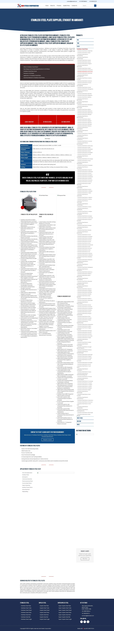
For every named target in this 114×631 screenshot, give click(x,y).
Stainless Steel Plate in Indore (84, 189)
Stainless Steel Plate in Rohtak (85, 334)
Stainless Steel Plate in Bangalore (85, 89)
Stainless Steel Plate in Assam (84, 82)
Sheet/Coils (80, 418)
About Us (52, 5)
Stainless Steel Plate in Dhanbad (85, 149)
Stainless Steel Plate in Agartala (85, 51)
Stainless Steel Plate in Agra (84, 52)
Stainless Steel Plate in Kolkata (85, 238)
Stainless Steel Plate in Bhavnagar (82, 107)
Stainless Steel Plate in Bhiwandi (85, 112)
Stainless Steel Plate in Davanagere (82, 143)
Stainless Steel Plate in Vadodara (85, 400)
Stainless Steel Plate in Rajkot (84, 326)
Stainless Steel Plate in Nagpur (85, 290)
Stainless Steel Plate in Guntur (84, 173)
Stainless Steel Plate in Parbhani (85, 308)
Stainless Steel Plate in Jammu (85, 199)
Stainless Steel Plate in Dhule (84, 151)
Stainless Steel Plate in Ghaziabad (82, 163)
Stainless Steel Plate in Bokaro (84, 126)
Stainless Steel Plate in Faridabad (82, 156)
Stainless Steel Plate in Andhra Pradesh (84, 78)
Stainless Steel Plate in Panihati (85, 306)
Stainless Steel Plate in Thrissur (85, 376)
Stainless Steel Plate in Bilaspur (85, 124)
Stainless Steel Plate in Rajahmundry (82, 322)
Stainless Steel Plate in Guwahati (85, 176)
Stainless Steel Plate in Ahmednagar (82, 58)
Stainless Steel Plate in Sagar (84, 337)
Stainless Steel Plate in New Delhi (85, 300)
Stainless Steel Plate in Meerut (84, 273)
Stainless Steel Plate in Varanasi (85, 402)
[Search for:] (88, 5)
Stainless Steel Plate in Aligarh (85, 63)
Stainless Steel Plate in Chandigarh (82, 128)
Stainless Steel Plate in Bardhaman (82, 91)
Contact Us (74, 5)
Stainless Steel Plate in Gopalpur (85, 165)
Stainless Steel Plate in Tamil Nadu (84, 366)
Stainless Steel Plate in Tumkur (85, 386)
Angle (78, 424)
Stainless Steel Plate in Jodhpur (85, 211)
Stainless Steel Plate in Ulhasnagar (82, 392)
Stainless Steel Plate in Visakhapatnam (82, 410)
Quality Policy (66, 5)
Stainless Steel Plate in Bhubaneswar (82, 117)
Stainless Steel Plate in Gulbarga (85, 171)
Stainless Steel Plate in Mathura (85, 272)
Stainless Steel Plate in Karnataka (82, 228)
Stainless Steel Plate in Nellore (84, 298)
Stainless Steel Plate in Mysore (84, 289)
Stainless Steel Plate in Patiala (85, 310)
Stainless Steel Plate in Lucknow (85, 253)
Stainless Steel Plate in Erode (84, 154)
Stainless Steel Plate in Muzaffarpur (82, 286)
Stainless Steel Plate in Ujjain (84, 389)
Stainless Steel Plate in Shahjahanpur (82, 352)
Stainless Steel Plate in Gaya (84, 160)
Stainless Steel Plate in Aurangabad (82, 85)
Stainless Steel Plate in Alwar (84, 68)
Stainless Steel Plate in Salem (84, 342)
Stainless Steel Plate (82, 49)
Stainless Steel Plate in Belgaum (85, 95)
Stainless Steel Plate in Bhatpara (85, 104)
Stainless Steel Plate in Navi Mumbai (83, 296)
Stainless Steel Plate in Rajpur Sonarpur (84, 328)
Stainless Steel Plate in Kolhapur (85, 236)
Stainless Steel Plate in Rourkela (85, 336)
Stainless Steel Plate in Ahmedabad (82, 55)
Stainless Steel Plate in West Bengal (83, 415)
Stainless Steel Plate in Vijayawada (82, 407)
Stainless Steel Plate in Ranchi (84, 332)
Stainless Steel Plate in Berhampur (82, 99)
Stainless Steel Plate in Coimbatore (82, 139)
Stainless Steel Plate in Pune (84, 316)
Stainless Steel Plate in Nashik (84, 294)
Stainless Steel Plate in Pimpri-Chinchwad (84, 314)
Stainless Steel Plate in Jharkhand (82, 209)
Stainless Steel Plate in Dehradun (85, 145)
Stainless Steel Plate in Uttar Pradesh (84, 395)
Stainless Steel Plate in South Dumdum (84, 360)
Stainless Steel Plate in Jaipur (84, 192)
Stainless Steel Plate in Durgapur (85, 152)
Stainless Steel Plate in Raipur (84, 319)
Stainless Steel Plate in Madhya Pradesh (84, 257)
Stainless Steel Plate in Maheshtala (82, 265)
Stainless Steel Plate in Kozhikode (85, 244)
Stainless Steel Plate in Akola (84, 62)
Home (47, 5)
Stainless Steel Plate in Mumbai (85, 281)
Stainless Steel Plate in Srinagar (85, 362)
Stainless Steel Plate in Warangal (85, 412)
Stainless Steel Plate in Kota (84, 243)
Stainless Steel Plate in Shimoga (85, 354)
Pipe (78, 40)
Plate (78, 46)
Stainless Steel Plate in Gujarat (85, 170)
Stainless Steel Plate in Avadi (84, 87)
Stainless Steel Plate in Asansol (85, 81)
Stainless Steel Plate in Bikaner (85, 122)
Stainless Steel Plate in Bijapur (84, 120)
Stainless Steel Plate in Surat (84, 364)
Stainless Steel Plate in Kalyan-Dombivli (84, 220)
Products (59, 5)
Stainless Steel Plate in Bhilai (84, 109)
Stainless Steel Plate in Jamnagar (82, 201)
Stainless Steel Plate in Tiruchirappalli (82, 379)
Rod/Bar (79, 421)
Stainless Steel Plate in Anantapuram (82, 75)
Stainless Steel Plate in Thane (84, 372)
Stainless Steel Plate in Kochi (84, 234)
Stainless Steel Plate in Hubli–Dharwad (84, 184)
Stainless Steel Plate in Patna (84, 311)
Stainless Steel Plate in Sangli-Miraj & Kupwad (84, 347)
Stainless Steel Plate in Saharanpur (82, 340)
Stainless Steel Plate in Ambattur (85, 70)
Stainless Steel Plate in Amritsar (85, 73)
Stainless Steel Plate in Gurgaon (85, 175)
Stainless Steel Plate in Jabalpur (85, 191)
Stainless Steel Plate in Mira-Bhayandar (84, 276)
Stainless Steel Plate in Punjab (84, 318)
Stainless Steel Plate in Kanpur (85, 225)
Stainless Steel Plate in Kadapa (85, 216)
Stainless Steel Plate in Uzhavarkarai (82, 398)
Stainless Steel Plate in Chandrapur (82, 131)
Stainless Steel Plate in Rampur (85, 330)
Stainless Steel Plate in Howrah (85, 181)
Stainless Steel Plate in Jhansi (84, 206)
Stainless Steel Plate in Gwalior (85, 178)
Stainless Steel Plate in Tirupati (85, 383)
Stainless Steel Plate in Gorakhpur (82, 167)
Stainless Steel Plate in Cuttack (85, 141)
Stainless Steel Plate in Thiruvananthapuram (82, 374)
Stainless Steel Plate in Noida (84, 305)
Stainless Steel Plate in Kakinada (85, 217)
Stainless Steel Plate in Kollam (84, 239)
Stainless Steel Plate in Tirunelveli (85, 381)
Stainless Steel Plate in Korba (84, 241)
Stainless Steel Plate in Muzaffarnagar (82, 283)
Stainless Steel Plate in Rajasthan (85, 324)
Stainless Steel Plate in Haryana (85, 180)
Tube (78, 43)
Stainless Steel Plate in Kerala (84, 230)
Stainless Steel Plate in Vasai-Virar (84, 404)
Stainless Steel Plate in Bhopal (84, 114)
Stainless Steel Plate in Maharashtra (82, 262)
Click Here (85, 558)
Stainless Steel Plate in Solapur (85, 358)
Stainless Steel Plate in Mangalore (82, 269)
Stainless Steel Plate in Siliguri (84, 356)
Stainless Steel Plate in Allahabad (82, 66)
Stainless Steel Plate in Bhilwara (85, 111)
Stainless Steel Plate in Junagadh (82, 213)
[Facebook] (84, 621)
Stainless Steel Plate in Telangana (82, 369)
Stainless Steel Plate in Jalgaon (85, 197)
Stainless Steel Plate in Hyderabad (82, 187)
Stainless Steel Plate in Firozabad (85, 159)
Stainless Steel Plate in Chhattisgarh (82, 136)
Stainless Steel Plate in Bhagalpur (82, 102)
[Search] (95, 5)
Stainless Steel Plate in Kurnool (85, 248)
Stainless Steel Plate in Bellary (84, 97)
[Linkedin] (81, 621)
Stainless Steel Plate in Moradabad (82, 279)
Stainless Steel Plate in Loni (84, 251)
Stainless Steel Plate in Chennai (85, 133)
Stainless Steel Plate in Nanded (85, 292)
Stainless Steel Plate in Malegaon (85, 267)
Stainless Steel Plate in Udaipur (85, 388)
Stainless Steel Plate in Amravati (85, 71)
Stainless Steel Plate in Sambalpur (82, 344)
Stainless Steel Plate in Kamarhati (82, 223)
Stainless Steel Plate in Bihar (84, 119)
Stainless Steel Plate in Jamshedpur (82, 204)
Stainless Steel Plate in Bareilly (85, 93)
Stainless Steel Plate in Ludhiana (85, 255)
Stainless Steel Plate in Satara (85, 350)
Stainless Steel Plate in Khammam (82, 232)
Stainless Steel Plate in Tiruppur (85, 384)
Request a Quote (47, 439)
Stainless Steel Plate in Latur (84, 250)
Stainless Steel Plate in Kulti (84, 246)
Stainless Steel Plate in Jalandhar (82, 195)
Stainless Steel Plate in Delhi (84, 147)
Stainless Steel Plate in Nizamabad (82, 302)
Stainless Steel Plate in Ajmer (84, 60)
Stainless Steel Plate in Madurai (85, 259)
